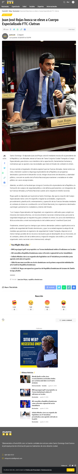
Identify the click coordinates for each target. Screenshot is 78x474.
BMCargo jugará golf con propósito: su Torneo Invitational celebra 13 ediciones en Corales (43, 249)
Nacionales (7, 14)
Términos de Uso (46, 470)
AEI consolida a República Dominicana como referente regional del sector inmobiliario (41, 253)
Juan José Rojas (23, 279)
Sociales (44, 386)
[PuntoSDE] (10, 2)
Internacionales (36, 386)
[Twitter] (72, 465)
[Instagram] (75, 465)
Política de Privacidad (33, 470)
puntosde (12, 35)
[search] (64, 2)
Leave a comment (67, 320)
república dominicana (35, 279)
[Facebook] (69, 465)
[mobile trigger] (3, 2)
